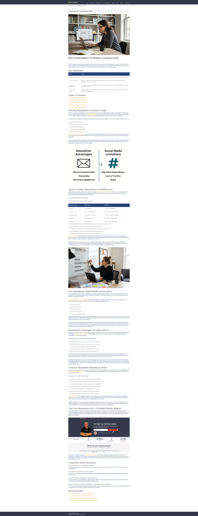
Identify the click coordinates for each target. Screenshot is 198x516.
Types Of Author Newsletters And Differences (79, 100)
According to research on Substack (81, 334)
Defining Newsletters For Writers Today (78, 97)
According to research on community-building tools (78, 299)
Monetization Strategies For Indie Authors (78, 105)
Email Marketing (76, 60)
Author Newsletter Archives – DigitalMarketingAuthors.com (82, 495)
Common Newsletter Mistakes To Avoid (78, 107)
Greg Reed (87, 60)
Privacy (77, 513)
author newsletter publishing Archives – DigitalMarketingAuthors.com (84, 500)
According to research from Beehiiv (104, 191)
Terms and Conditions (71, 513)
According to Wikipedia (91, 114)
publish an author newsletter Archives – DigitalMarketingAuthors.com (84, 498)
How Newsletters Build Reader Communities (79, 102)
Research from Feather (73, 236)
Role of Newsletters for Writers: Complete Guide (93, 58)
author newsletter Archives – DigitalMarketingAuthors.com (82, 493)
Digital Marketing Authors (91, 454)
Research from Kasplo (72, 396)
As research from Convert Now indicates (76, 134)
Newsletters (82, 60)
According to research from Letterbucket (76, 371)
